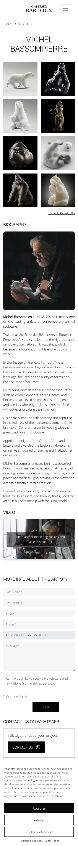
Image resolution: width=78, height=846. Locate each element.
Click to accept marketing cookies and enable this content (39, 539)
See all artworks (61, 213)
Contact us (22, 747)
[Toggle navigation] (65, 8)
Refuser (39, 820)
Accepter (39, 808)
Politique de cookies (31, 841)
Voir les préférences (39, 832)
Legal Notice (52, 841)
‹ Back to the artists (17, 24)
